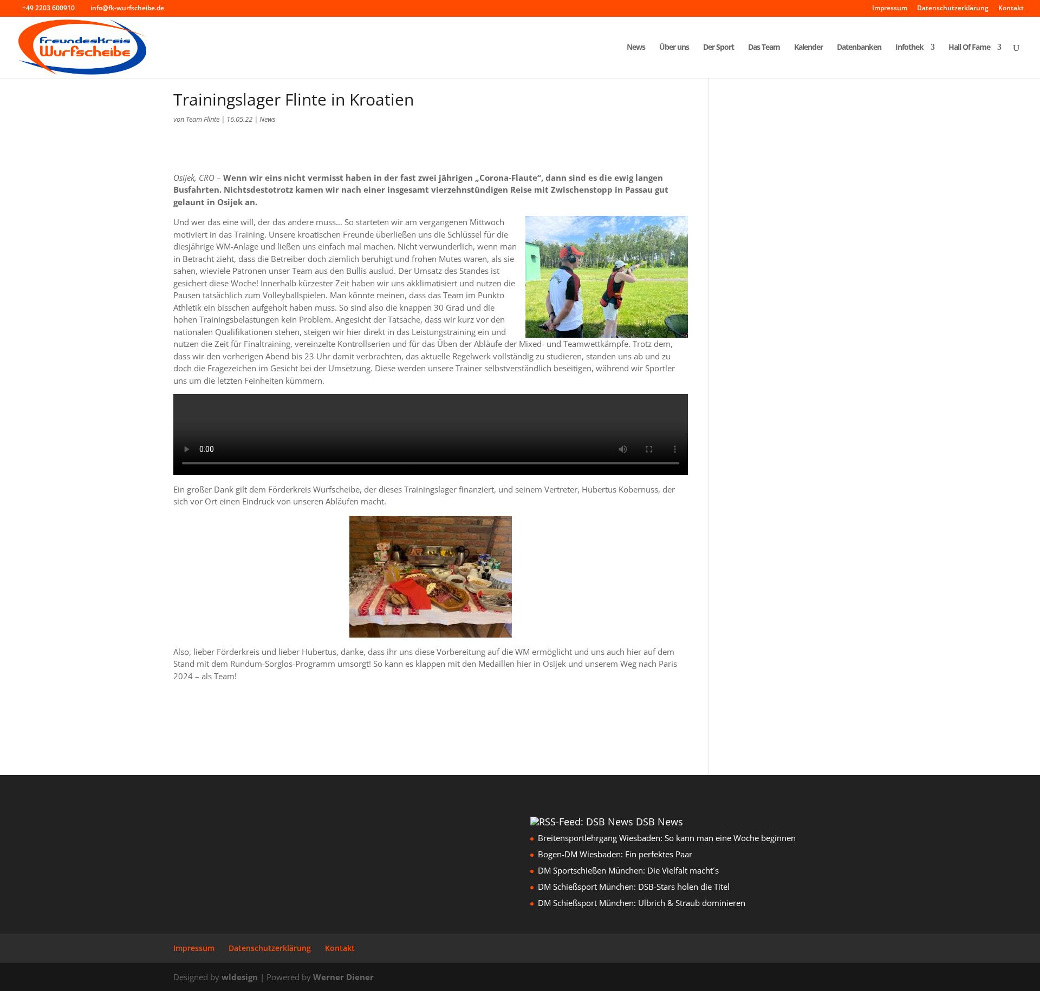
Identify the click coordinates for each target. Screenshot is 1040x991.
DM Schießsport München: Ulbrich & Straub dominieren (641, 902)
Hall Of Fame (969, 47)
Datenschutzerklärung (953, 8)
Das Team (764, 47)
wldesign (240, 977)
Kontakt (1011, 8)
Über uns (674, 47)
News (636, 47)
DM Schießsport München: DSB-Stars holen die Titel (634, 886)
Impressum (889, 8)
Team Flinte (202, 119)
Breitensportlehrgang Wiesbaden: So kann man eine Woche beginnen (667, 837)
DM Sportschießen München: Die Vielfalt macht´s (628, 870)
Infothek (909, 47)
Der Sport (718, 47)
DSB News (659, 821)
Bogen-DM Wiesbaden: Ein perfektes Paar (615, 854)
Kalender (808, 47)
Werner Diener (343, 977)
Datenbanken (859, 47)
